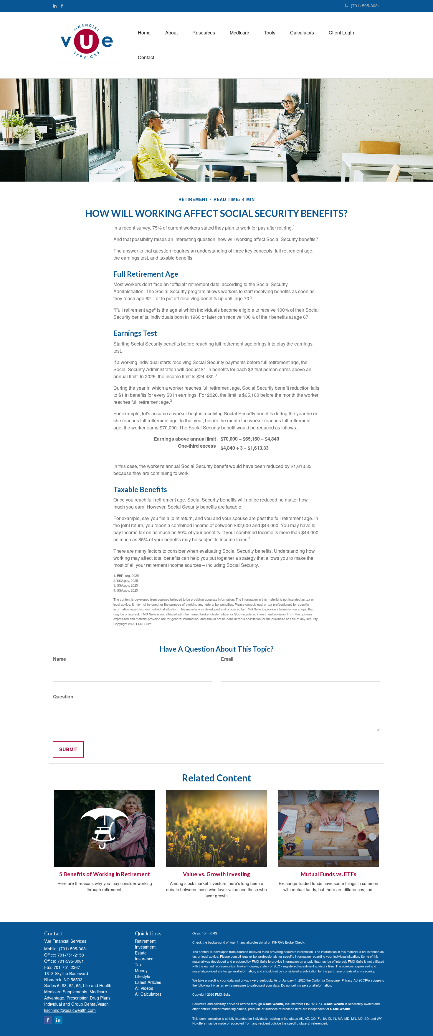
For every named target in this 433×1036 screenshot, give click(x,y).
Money (141, 970)
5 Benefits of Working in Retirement (104, 874)
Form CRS (209, 933)
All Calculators (148, 994)
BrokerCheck (294, 942)
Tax (138, 964)
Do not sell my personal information (306, 985)
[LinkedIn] (55, 6)
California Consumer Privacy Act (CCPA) (341, 980)
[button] (171, 32)
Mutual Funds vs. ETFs (328, 874)
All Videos (144, 988)
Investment (145, 947)
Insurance (144, 959)
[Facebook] (62, 6)
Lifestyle (142, 976)
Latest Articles (148, 982)
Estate (141, 953)
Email (227, 659)
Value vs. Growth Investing (216, 874)
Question (63, 696)
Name (59, 659)
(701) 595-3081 (365, 6)
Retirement (145, 941)
